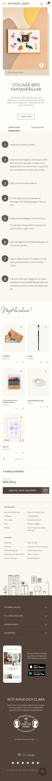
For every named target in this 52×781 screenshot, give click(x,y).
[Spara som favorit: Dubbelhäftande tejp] (46, 371)
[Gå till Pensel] (38, 337)
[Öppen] (4, 3)
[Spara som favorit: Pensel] (46, 327)
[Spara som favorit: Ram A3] (21, 417)
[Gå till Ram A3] (14, 428)
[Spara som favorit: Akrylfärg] (21, 327)
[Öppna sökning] (41, 3)
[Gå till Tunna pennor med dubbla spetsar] (14, 382)
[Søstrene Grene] (19, 3)
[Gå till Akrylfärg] (14, 337)
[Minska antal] (16, 362)
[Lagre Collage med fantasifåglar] (41, 65)
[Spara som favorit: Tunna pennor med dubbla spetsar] (21, 371)
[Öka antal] (23, 362)
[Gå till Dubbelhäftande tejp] (38, 382)
